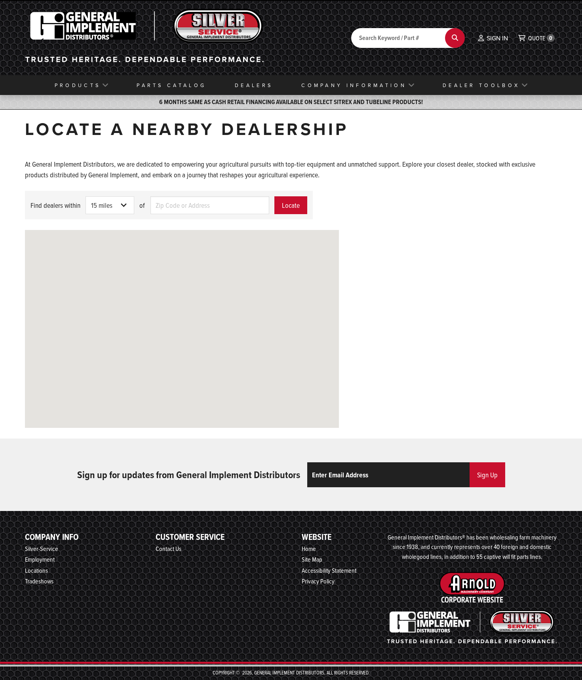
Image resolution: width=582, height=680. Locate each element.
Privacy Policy (318, 581)
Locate (291, 205)
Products (78, 85)
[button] (493, 38)
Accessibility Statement (329, 570)
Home (309, 548)
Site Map (312, 559)
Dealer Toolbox (481, 85)
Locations (36, 570)
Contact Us (168, 548)
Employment (40, 559)
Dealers (254, 85)
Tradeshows (39, 581)
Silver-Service (41, 548)
